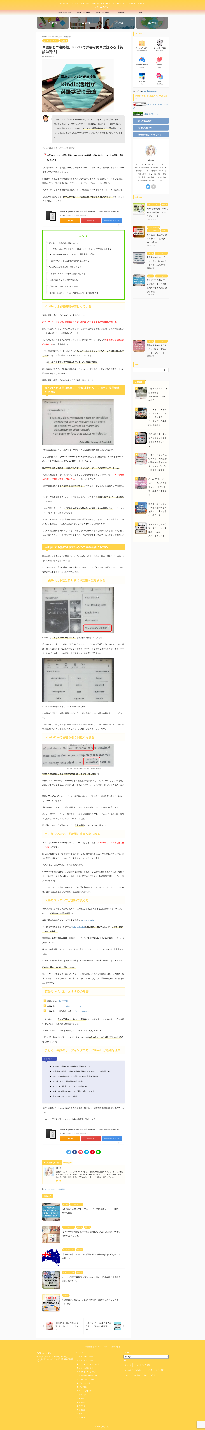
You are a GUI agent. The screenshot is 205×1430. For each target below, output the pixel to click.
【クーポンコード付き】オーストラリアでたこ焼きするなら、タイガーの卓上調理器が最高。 (157, 417)
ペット (127, 1375)
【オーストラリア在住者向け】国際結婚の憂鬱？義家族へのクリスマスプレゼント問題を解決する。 (157, 462)
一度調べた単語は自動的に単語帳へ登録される (69, 260)
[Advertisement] (151, 318)
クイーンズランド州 (86, 1368)
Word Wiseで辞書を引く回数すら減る (65, 267)
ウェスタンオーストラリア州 (89, 1364)
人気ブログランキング (151, 114)
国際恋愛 (121, 12)
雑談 (140, 12)
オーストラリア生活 (102, 12)
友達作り (82, 1398)
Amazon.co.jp (88, 920)
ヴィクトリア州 (84, 1383)
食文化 (152, 1375)
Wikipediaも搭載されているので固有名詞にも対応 (73, 254)
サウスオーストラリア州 (87, 1372)
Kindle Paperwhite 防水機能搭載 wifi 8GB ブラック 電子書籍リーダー (89, 211)
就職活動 (82, 1402)
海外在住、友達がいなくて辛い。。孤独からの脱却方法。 (157, 238)
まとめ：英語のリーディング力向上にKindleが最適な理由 (73, 292)
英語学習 (62, 1189)
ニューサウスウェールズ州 (88, 1375)
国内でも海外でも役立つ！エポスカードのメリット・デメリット (157, 349)
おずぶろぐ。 (102, 6)
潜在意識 (137, 1375)
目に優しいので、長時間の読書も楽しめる (67, 273)
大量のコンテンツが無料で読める (63, 280)
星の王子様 (63, 1001)
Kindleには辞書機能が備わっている (64, 243)
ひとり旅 (82, 1417)
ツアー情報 (160, 1370)
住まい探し (83, 1394)
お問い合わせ (115, 1347)
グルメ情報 (148, 1370)
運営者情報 (88, 1347)
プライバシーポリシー (102, 1347)
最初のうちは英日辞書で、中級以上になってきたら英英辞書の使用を (81, 249)
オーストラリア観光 (83, 12)
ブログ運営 (83, 1387)
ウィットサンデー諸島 (143, 1365)
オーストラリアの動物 (133, 1370)
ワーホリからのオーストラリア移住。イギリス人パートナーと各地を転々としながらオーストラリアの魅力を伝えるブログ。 (54, 1359)
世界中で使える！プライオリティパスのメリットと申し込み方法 (157, 261)
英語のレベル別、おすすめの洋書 (63, 286)
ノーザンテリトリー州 (86, 1379)
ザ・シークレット (81, 1011)
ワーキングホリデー (64, 12)
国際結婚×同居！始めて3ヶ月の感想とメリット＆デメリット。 (157, 212)
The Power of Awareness (78, 768)
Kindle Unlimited (78, 926)
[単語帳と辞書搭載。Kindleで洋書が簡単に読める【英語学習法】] (86, 1152)
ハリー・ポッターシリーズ (69, 1006)
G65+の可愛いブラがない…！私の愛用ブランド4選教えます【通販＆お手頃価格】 (157, 487)
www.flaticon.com (149, 91)
